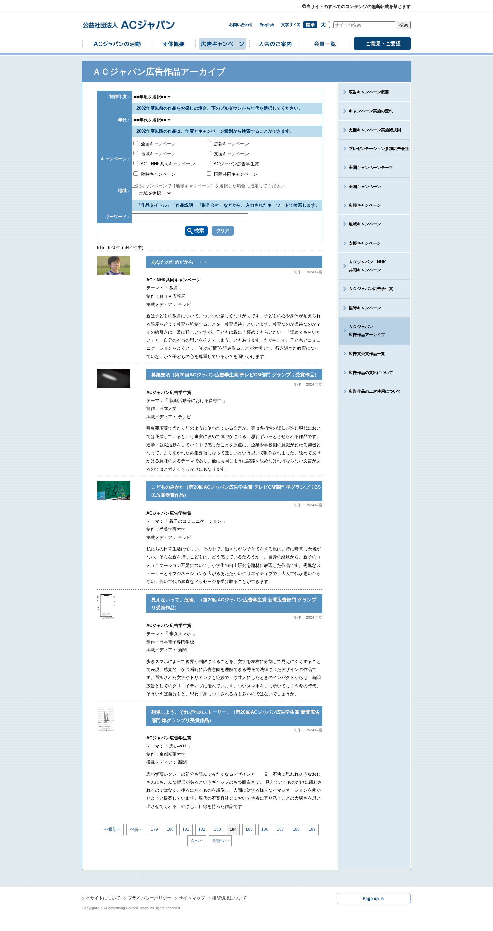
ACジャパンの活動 (117, 43)
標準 (310, 24)
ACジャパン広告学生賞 (236, 164)
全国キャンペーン (158, 143)
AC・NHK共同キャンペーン (167, 164)
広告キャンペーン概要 (369, 92)
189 (312, 829)
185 (249, 829)
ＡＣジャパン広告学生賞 (371, 288)
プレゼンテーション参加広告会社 (379, 148)
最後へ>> (220, 840)
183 (217, 829)
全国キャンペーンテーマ (371, 167)
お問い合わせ (241, 25)
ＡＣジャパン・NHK (367, 266)
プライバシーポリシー (149, 898)
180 (170, 829)
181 (185, 829)
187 (280, 829)
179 (154, 829)
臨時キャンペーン (158, 174)
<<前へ (135, 829)
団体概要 (174, 43)
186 (264, 829)
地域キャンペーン (158, 153)
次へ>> (196, 840)
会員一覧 (324, 43)
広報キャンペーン (231, 143)
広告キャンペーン (222, 43)
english (267, 25)
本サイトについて (103, 898)
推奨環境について (229, 898)
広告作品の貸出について (371, 372)
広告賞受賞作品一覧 (367, 353)
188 (296, 829)
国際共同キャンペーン (235, 174)
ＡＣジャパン (367, 330)
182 (201, 829)
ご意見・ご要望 (383, 43)
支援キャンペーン (231, 153)
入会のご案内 (274, 43)
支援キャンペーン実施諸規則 (375, 130)
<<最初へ (112, 829)
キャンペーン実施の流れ (371, 111)
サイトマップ (192, 898)
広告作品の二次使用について (375, 391)
